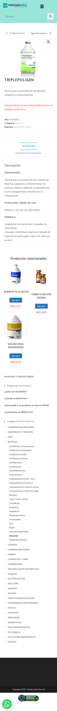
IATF (11, 523)
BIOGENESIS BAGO (22, 126)
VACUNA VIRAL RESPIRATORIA (16, 345)
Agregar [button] (16, 300)
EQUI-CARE (13, 583)
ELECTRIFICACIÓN (16, 578)
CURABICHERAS (15, 564)
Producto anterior (17, 33)
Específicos (14, 511)
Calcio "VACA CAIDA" (18, 499)
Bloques (13, 495)
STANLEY (12, 641)
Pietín (12, 527)
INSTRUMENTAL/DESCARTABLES (23, 602)
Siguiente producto (39, 33)
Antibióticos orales (18, 454)
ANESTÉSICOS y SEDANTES (20, 432)
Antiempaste (15, 466)
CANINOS (12, 544)
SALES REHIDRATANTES (19, 627)
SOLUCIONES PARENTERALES (21, 636)
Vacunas (19, 123)
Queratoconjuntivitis (19, 531)
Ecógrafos (12, 573)
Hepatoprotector (17, 515)
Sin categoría (14, 632)
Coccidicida (14, 503)
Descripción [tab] (28, 146)
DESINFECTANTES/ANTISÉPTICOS (23, 569)
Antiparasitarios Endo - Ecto (22, 478)
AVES (10, 436)
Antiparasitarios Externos (21, 482)
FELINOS (12, 593)
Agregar (41, 306)
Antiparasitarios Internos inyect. (24, 487)
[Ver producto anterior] (6, 33)
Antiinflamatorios (17, 470)
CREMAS (12, 554)
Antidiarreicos (15, 462)
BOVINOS (12, 441)
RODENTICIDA (14, 622)
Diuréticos (14, 507)
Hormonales (15, 519)
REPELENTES (14, 617)
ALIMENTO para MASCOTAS (21, 427)
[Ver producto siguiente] (50, 33)
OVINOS (12, 607)
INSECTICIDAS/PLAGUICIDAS (21, 598)
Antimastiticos (16, 474)
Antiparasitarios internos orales (24, 491)
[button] (42, 6)
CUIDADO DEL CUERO (18, 559)
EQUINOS (12, 588)
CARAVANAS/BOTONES (18, 549)
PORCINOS (13, 612)
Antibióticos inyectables (20, 450)
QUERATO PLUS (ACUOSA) (17, 291)
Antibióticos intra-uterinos (21, 446)
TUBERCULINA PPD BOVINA (41, 296)
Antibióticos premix (18, 458)
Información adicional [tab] (28, 153)
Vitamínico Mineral (18, 539)
